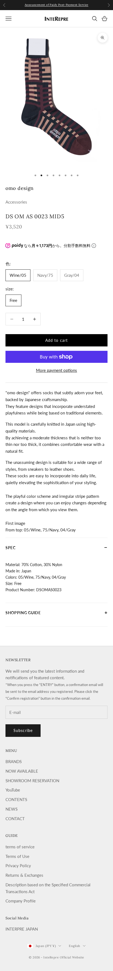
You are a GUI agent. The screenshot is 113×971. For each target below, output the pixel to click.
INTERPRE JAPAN (21, 928)
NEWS (11, 809)
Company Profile (20, 900)
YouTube (12, 789)
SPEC (56, 547)
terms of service (20, 846)
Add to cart (56, 340)
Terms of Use (17, 856)
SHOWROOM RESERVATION (32, 780)
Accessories (16, 201)
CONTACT (15, 818)
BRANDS (13, 761)
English (74, 946)
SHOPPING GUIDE (56, 612)
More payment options (56, 370)
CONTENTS (16, 799)
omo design (19, 188)
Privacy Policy (18, 865)
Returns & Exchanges (24, 875)
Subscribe (23, 730)
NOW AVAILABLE (21, 771)
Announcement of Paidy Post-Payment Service (56, 5)
